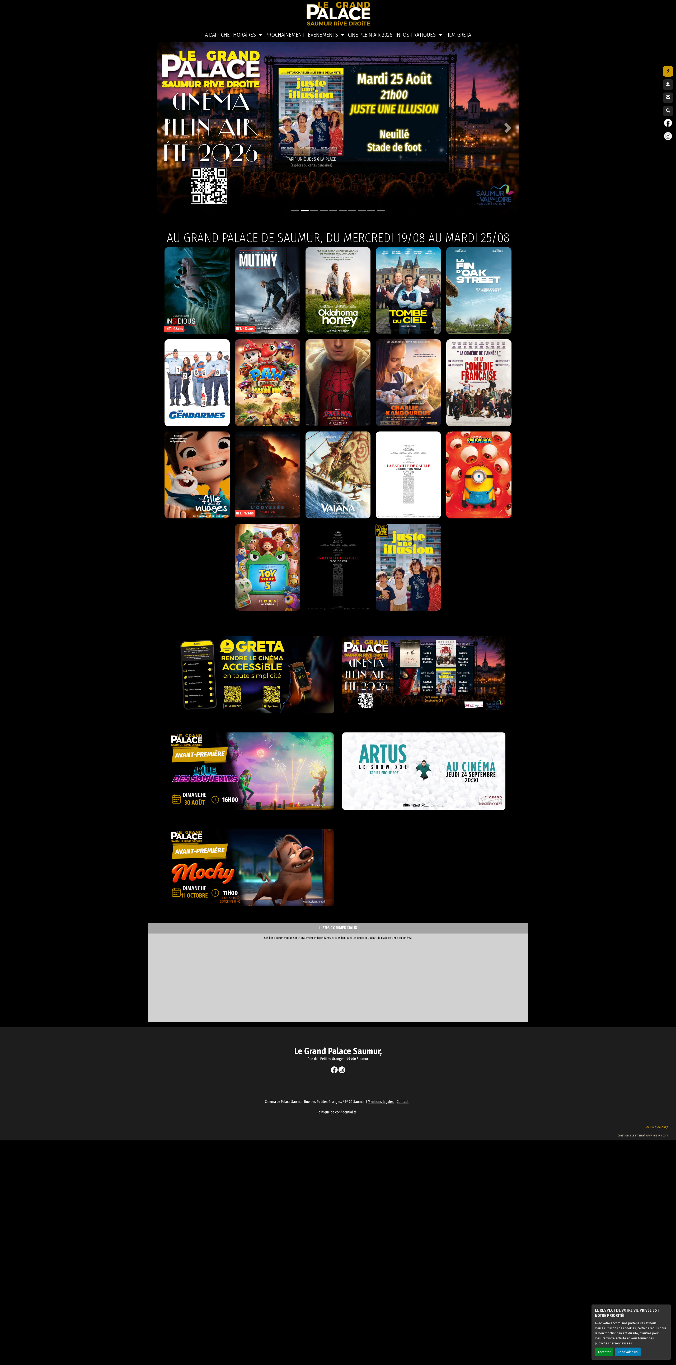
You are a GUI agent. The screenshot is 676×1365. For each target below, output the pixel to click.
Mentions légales (381, 1101)
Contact (403, 1101)
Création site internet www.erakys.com (643, 1135)
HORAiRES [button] (245, 34)
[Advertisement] (306, 979)
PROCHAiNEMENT (284, 34)
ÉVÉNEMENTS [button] (323, 34)
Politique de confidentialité (337, 1112)
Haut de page (659, 1127)
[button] (166, 127)
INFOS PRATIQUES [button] (416, 34)
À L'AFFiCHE (217, 34)
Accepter (604, 1352)
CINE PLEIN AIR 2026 (370, 34)
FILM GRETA (458, 34)
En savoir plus (628, 1352)
